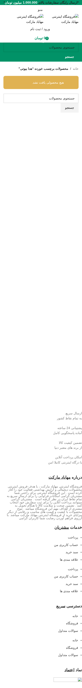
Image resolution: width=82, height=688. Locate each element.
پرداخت (73, 537)
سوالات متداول (68, 630)
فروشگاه (72, 623)
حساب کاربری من (66, 545)
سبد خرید (72, 552)
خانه (76, 68)
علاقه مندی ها (69, 559)
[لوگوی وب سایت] (61, 19)
